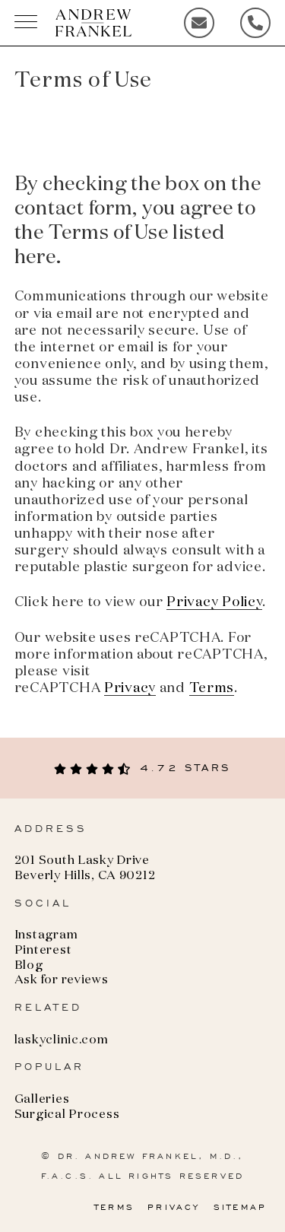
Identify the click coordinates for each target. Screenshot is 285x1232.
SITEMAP (240, 1207)
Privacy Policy (214, 602)
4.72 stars (182, 767)
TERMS (114, 1207)
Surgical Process (67, 1115)
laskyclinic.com (61, 1040)
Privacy (130, 688)
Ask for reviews (61, 980)
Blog (28, 966)
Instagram (46, 935)
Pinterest (42, 951)
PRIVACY (173, 1207)
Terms (212, 688)
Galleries (41, 1100)
